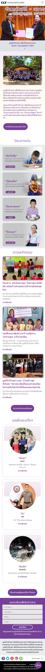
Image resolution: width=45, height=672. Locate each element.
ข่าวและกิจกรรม (22, 252)
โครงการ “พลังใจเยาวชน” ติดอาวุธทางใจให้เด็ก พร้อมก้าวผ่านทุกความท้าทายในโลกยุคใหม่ (22, 286)
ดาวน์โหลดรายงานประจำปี (15, 126)
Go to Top (36, 658)
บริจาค (38, 665)
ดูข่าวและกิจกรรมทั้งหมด (22, 408)
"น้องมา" (22, 458)
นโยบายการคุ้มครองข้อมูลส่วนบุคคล (15, 664)
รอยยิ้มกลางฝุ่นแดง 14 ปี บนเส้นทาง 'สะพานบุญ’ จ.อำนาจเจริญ (19, 335)
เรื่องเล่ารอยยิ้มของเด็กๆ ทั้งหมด (22, 592)
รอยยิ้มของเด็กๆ (22, 420)
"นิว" (22, 513)
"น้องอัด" (23, 566)
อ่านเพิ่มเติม (7, 302)
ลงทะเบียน (22, 627)
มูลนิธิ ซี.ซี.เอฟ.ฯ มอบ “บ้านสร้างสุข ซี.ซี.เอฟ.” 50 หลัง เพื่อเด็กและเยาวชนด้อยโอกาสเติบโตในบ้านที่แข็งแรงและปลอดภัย (21, 384)
